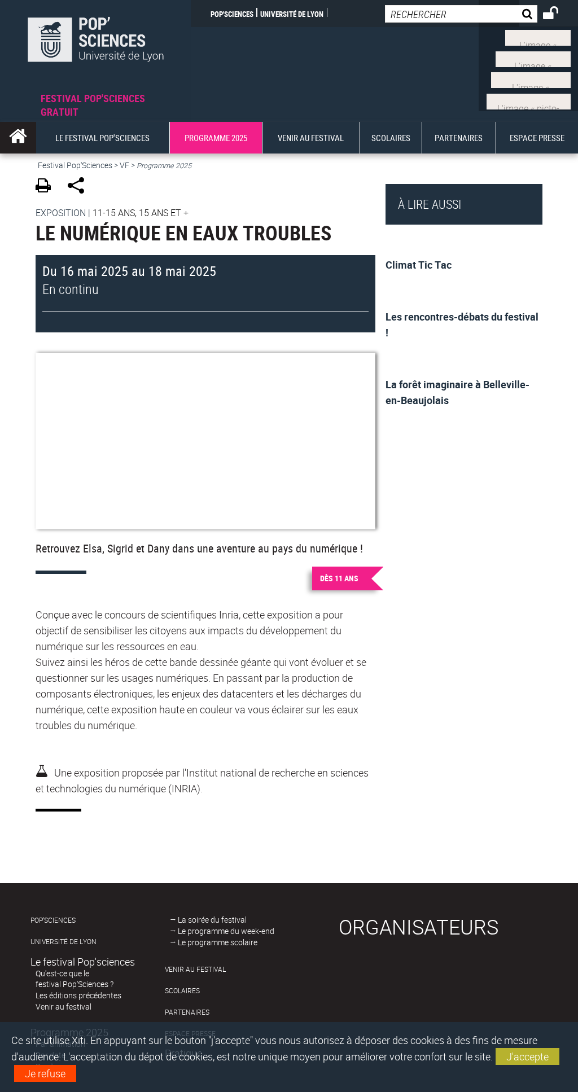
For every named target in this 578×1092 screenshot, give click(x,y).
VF (124, 165)
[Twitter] (538, 36)
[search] (461, 14)
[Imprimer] (47, 187)
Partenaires (187, 1012)
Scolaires (182, 990)
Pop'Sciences (232, 13)
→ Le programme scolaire (213, 942)
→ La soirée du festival (208, 919)
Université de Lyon (291, 13)
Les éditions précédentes (78, 995)
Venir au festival (63, 1006)
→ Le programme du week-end (222, 931)
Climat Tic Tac (419, 264)
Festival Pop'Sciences (75, 165)
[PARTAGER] (80, 187)
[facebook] (533, 57)
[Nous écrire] (529, 100)
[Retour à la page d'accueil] (95, 45)
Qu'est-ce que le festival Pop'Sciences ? (74, 978)
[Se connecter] (558, 15)
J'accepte (527, 1056)
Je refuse (45, 1073)
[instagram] (531, 79)
